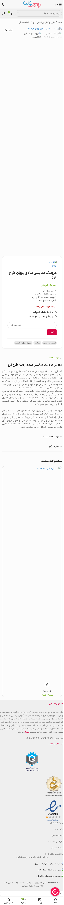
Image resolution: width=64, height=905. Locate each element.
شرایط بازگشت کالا (56, 841)
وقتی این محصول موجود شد (41, 316)
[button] (59, 29)
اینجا (27, 732)
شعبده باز (47, 691)
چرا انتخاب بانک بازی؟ (54, 854)
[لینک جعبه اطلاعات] (5, 4)
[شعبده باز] (47, 577)
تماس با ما (59, 829)
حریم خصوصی (57, 835)
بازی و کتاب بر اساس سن (44, 22)
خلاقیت (37, 343)
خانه (60, 22)
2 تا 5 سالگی (23, 22)
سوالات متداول (57, 847)
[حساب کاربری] (4, 13)
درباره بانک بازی (57, 822)
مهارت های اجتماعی (23, 343)
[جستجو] (18, 13)
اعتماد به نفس (49, 343)
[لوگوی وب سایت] (32, 4)
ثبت (52, 332)
